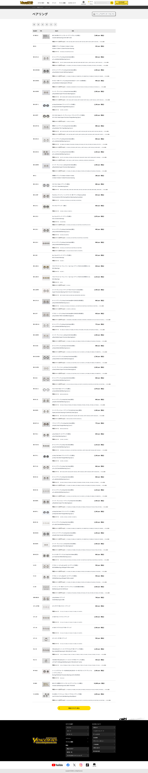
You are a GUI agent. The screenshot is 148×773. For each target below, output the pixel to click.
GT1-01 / (61, 611)
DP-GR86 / (68, 76)
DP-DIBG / (84, 404)
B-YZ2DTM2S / (63, 221)
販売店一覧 (69, 752)
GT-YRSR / (77, 654)
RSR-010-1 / (79, 418)
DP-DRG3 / (68, 147)
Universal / (62, 678)
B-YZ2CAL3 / (62, 51)
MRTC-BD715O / (76, 41)
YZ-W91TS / (69, 211)
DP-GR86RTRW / (85, 76)
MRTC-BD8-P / (100, 134)
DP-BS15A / (81, 144)
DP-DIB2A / (70, 404)
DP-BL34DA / (72, 144)
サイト (91, 4)
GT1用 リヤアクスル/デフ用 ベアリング (61, 627)
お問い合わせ (96, 748)
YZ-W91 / (62, 211)
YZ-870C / (62, 109)
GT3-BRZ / (93, 654)
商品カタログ (70, 748)
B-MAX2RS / (79, 319)
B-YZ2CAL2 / (86, 86)
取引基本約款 (96, 751)
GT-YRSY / (81, 654)
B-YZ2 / (78, 86)
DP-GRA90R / (100, 76)
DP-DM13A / (94, 144)
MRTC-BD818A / (97, 157)
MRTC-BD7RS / (76, 134)
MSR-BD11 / (81, 160)
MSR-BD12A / (91, 160)
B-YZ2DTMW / (85, 237)
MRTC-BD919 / (63, 96)
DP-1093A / (68, 171)
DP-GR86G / (73, 76)
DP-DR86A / (101, 592)
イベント (54, 3)
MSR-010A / (72, 295)
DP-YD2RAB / (99, 65)
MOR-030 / (66, 394)
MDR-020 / (66, 62)
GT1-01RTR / (79, 611)
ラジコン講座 (62, 3)
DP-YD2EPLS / (69, 65)
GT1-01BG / (74, 611)
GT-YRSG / (73, 654)
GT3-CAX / (98, 654)
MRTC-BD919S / (69, 96)
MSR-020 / (74, 96)
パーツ (91, 1)
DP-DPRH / (75, 157)
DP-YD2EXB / (84, 65)
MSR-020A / (78, 96)
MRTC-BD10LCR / (94, 415)
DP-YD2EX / (74, 65)
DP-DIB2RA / (79, 404)
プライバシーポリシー (98, 741)
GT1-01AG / (66, 611)
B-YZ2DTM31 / (79, 200)
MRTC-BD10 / (69, 99)
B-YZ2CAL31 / (67, 200)
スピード (69, 731)
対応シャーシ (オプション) (58, 41)
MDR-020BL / (70, 62)
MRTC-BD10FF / (81, 99)
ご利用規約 (96, 744)
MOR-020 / (62, 394)
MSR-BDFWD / (78, 295)
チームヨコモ (96, 734)
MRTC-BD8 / (95, 134)
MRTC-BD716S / (95, 131)
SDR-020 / (81, 189)
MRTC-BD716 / (89, 41)
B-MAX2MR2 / (69, 319)
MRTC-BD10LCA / (87, 415)
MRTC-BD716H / (95, 41)
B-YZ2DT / (76, 250)
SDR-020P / (85, 189)
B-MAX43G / (68, 86)
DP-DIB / (61, 404)
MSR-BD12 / (86, 160)
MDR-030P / (99, 189)
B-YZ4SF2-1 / (69, 309)
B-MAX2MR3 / (74, 319)
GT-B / (61, 654)
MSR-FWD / (83, 295)
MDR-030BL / (94, 189)
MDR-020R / (80, 62)
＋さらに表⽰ (102, 41)
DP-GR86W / (90, 76)
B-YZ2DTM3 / (67, 51)
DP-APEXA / (83, 171)
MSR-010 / (68, 295)
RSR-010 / (68, 418)
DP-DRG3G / (73, 147)
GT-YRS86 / (65, 654)
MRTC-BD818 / (91, 157)
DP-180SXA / (62, 144)
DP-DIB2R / (74, 404)
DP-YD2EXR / (89, 65)
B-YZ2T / (72, 51)
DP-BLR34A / (98, 171)
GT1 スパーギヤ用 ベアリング (59, 638)
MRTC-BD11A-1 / (92, 62)
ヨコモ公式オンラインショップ (74, 755)
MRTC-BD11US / (99, 62)
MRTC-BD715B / (69, 41)
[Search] (111, 2)
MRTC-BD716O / (89, 131)
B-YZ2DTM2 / (79, 224)
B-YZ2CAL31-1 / (97, 86)
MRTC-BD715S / (83, 41)
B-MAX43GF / (73, 86)
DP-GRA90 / (95, 76)
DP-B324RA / (87, 171)
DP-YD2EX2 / (79, 65)
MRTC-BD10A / (75, 99)
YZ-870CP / (66, 109)
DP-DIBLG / (92, 404)
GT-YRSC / (69, 654)
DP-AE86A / (67, 144)
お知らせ (95, 727)
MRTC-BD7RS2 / (82, 134)
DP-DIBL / (88, 404)
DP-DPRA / (71, 157)
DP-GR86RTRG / (78, 76)
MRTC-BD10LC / (81, 415)
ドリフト (69, 727)
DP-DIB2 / (65, 404)
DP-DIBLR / (97, 404)
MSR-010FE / (97, 147)
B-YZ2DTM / (66, 234)
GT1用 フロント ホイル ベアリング (60, 616)
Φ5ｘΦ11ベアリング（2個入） (59, 205)
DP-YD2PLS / (94, 65)
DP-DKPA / (90, 144)
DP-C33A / (86, 144)
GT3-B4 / (89, 654)
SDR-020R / (89, 189)
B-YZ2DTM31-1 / (80, 450)
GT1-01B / (70, 611)
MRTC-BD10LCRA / (95, 471)
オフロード (69, 734)
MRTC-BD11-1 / (86, 62)
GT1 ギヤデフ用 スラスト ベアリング (61, 606)
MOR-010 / (74, 309)
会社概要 (95, 737)
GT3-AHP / (85, 654)
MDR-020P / (76, 62)
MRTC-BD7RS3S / (89, 134)
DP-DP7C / (62, 62)
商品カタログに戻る (74, 708)
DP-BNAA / (77, 144)
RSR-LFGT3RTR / (73, 418)
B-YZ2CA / (82, 86)
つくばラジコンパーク (98, 731)
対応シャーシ (55, 51)
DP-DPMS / (66, 157)
